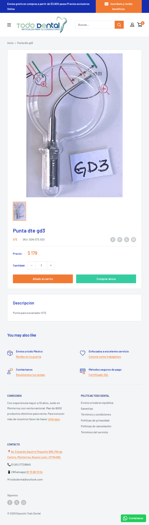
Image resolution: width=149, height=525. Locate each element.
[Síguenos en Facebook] (9, 502)
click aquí (54, 419)
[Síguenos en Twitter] (16, 502)
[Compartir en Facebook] (112, 239)
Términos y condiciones (96, 414)
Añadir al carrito (43, 278)
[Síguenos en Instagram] (23, 502)
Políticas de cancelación (96, 426)
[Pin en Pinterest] (119, 239)
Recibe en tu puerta (28, 356)
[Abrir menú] (9, 24)
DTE (15, 239)
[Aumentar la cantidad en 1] (51, 265)
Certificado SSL (98, 374)
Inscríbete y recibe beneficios (121, 6)
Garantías (87, 408)
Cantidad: (19, 265)
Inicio (10, 43)
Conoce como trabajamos (105, 356)
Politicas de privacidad (95, 420)
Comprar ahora (106, 278)
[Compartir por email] (133, 239)
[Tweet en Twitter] (126, 239)
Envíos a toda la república (97, 402)
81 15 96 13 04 (35, 472)
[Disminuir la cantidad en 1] (31, 265)
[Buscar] (119, 25)
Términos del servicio (94, 432)
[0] (139, 25)
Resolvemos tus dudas (30, 374)
